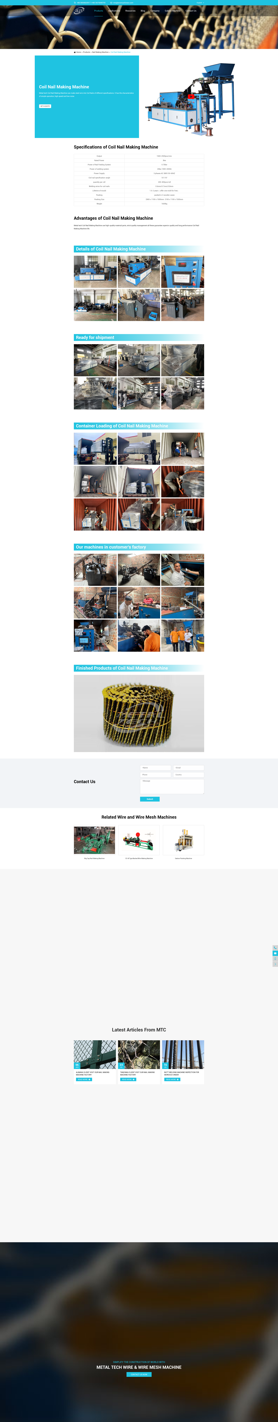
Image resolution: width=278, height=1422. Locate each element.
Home (78, 52)
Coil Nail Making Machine (120, 52)
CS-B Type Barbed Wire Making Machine (139, 858)
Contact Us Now (139, 1374)
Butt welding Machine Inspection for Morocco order (181, 1073)
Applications (114, 10)
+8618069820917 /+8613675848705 (89, 3)
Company (155, 10)
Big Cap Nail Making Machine (94, 858)
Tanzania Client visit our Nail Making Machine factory (137, 1073)
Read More (83, 1079)
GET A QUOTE (45, 106)
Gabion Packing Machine (183, 858)
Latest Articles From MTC (139, 1030)
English (199, 3)
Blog (143, 10)
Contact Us (191, 10)
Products (98, 10)
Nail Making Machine (100, 52)
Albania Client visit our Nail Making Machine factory (92, 1073)
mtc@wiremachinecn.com (121, 3)
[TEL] (275, 958)
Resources (130, 10)
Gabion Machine (172, 10)
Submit (150, 799)
